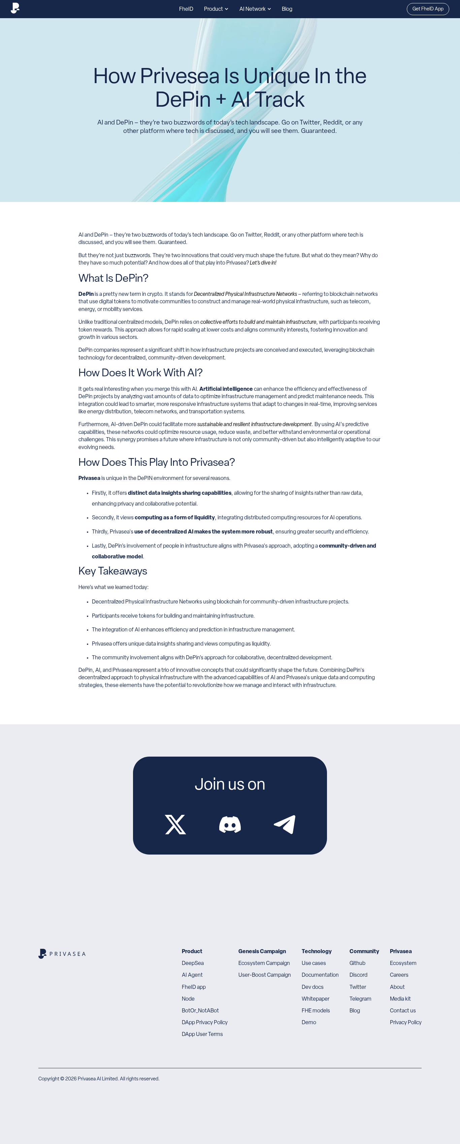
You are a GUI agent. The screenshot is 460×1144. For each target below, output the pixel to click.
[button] (216, 9)
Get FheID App (428, 9)
